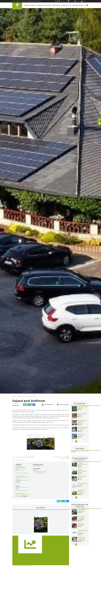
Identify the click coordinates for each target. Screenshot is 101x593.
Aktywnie (32, 5)
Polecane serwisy (78, 5)
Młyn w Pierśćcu (82, 413)
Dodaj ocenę (30, 457)
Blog (69, 5)
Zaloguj (84, 1)
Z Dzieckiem (40, 5)
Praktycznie (56, 5)
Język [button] (71, 1)
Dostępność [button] (63, 1)
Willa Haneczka (82, 476)
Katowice (73, 451)
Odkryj (26, 5)
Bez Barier (48, 5)
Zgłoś (67, 456)
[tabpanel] (41, 522)
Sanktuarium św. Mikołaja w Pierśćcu (82, 422)
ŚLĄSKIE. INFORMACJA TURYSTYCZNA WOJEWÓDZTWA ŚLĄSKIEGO (26, 1)
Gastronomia (18, 483)
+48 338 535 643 (23, 487)
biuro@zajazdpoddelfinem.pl (22, 490)
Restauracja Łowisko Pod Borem (81, 539)
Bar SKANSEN (81, 509)
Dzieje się (64, 5)
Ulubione (78, 1)
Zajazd (42, 465)
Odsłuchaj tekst (48, 404)
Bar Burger (81, 523)
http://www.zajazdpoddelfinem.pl (23, 494)
